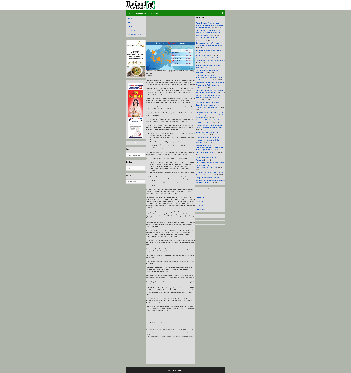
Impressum (200, 205)
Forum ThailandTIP (140, 13)
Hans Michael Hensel (134, 34)
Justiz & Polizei (187, 329)
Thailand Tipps (154, 13)
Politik (166, 331)
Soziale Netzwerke (174, 331)
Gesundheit (179, 329)
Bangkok (153, 329)
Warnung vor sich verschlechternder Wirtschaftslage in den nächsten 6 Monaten (208, 97)
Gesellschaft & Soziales (168, 329)
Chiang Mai (131, 30)
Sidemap (200, 201)
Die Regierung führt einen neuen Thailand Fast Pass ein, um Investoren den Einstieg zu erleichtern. (210, 115)
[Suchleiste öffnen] (222, 13)
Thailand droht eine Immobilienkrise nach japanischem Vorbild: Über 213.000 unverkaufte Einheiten (210, 33)
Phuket (162, 331)
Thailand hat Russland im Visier (207, 152)
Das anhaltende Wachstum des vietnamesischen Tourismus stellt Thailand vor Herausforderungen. (210, 77)
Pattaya (157, 331)
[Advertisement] (170, 29)
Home (129, 13)
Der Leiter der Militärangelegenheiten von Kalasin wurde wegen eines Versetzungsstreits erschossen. (210, 165)
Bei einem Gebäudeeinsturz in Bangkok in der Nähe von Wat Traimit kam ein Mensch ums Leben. (210, 53)
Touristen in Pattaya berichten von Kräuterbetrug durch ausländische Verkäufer (207, 140)
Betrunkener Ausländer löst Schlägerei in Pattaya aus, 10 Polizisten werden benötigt (210, 85)
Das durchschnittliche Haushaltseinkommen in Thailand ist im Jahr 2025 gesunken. (209, 147)
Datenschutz (201, 209)
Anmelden (200, 192)
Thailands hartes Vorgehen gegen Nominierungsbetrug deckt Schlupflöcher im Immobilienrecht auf (210, 25)
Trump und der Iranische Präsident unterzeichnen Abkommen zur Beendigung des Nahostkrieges (210, 180)
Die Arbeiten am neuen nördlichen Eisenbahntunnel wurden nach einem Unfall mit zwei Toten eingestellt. (208, 105)
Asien (149, 329)
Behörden (159, 329)
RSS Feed (200, 197)
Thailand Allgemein (184, 331)
